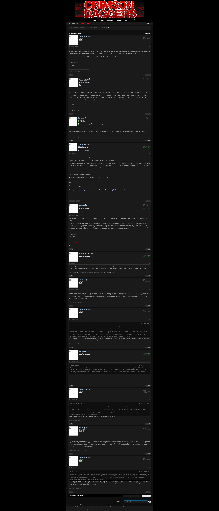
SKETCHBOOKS (103, 27)
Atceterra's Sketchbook (75, 71)
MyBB (74, 509)
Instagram (97, 272)
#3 (149, 128)
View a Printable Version (75, 501)
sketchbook (72, 450)
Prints (112, 272)
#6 (149, 263)
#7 (149, 289)
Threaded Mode (146, 33)
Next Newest (80, 495)
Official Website (82, 272)
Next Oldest (73, 495)
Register (87, 23)
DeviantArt (91, 137)
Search (102, 20)
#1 (149, 46)
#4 (149, 153)
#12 (149, 467)
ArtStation (90, 272)
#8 (149, 319)
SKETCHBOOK (73, 272)
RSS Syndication (129, 506)
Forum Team (71, 506)
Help (126, 20)
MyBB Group (85, 509)
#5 (149, 215)
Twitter (102, 272)
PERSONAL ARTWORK (92, 27)
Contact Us (77, 506)
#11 (149, 437)
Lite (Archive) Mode (108, 506)
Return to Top (100, 506)
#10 (149, 399)
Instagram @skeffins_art (82, 450)
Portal (95, 20)
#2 (149, 89)
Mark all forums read (119, 506)
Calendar (119, 20)
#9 (149, 361)
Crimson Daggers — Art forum (77, 27)
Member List (110, 20)
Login (82, 23)
